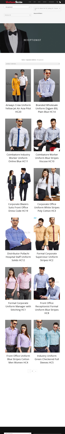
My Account (51, 1)
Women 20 (8, 15)
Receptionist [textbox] (17, 7)
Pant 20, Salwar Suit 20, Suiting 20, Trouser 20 (46, 8)
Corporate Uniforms (31, 60)
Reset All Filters (38, 13)
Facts (39, 1)
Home (30, 1)
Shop (35, 1)
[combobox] (17, 7)
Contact (44, 1)
